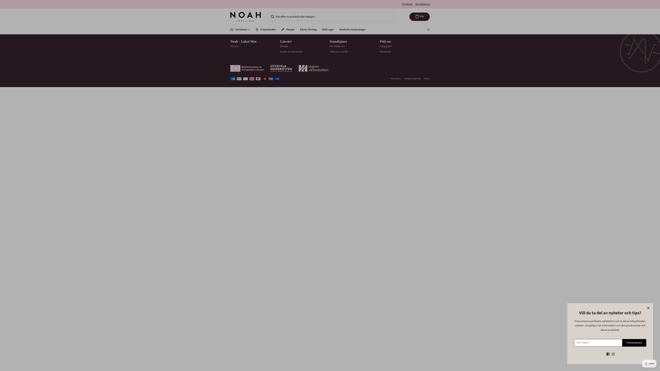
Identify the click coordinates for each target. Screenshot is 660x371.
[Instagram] (613, 354)
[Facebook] (608, 354)
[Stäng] (648, 308)
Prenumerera (634, 343)
